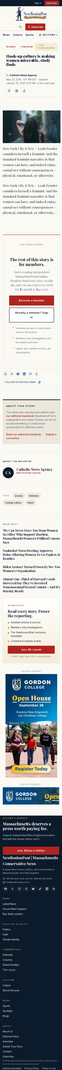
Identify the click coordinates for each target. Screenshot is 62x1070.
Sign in (37, 3)
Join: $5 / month (31, 649)
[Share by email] (30, 374)
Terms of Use (49, 1068)
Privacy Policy (32, 1068)
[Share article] (24, 91)
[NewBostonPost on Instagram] (19, 889)
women (11, 47)
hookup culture (13, 502)
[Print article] (17, 91)
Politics (7, 929)
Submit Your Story (13, 1046)
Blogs (6, 1016)
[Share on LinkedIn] (24, 374)
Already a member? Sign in (31, 315)
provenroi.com (31, 1064)
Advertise (8, 1041)
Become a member (31, 300)
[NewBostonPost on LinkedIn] (47, 889)
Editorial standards (12, 1068)
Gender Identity (11, 939)
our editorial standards (20, 415)
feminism (26, 47)
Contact (7, 1051)
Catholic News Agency (23, 75)
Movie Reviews (11, 990)
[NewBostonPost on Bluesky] (33, 889)
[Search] (20, 26)
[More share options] (36, 374)
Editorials (8, 954)
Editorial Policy (11, 1036)
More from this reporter (29, 473)
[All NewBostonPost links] (53, 889)
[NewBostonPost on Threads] (26, 889)
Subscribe (51, 3)
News (6, 34)
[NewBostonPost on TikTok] (40, 889)
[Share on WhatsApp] (5, 374)
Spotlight (7, 1011)
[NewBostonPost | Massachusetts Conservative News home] (31, 13)
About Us (8, 1031)
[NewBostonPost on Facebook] (5, 889)
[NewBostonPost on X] (12, 889)
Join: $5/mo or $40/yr (31, 850)
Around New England (14, 909)
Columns (7, 959)
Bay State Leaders (13, 914)
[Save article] (9, 91)
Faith (5, 934)
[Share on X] (11, 374)
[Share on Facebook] (18, 374)
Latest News (9, 904)
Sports (29, 34)
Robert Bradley (11, 965)
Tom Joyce (9, 970)
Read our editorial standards (23, 434)
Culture (17, 34)
